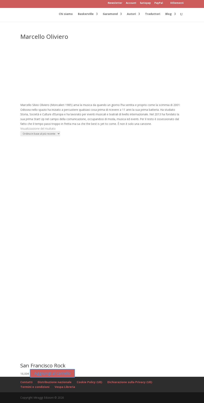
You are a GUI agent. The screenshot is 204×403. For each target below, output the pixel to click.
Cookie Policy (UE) (89, 382)
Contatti (26, 382)
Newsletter (115, 3)
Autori (131, 14)
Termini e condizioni (34, 387)
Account (131, 3)
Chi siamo (66, 14)
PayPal (158, 3)
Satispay (145, 3)
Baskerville (86, 14)
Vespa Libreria (65, 387)
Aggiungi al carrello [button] (52, 373)
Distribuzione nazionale (55, 382)
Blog (168, 14)
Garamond (110, 14)
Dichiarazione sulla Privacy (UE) (129, 382)
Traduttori (152, 14)
